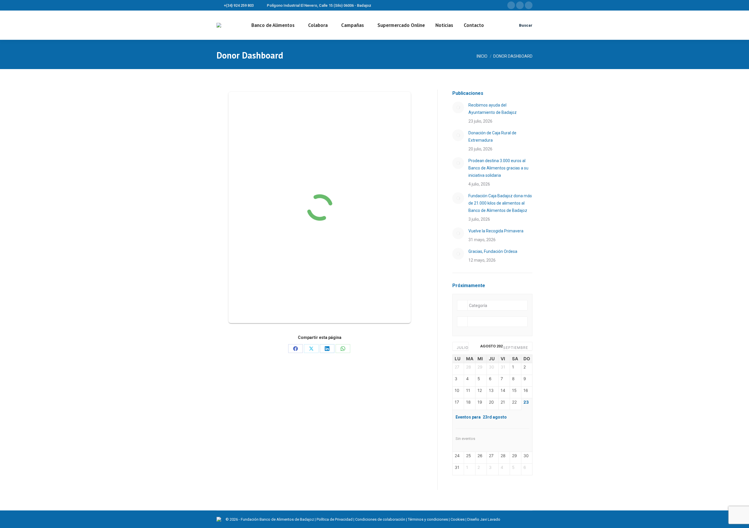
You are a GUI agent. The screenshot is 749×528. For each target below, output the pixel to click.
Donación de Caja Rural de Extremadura (492, 137)
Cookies (458, 519)
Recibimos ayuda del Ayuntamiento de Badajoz (492, 109)
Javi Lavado (490, 519)
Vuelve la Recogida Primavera (495, 231)
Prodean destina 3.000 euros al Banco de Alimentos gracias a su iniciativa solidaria (498, 168)
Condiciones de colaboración (380, 519)
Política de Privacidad (335, 519)
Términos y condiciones (428, 519)
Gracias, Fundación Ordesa (492, 251)
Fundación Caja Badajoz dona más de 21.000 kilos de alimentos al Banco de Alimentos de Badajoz (500, 203)
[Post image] (458, 107)
